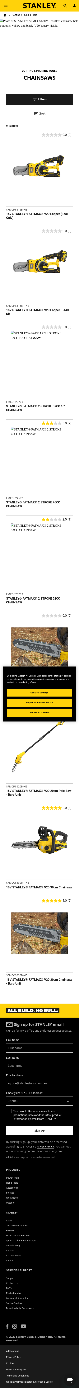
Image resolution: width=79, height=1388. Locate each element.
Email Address (14, 1075)
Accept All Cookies (39, 712)
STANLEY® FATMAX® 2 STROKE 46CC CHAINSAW (33, 504)
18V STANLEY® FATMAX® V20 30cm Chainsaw (39, 887)
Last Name (12, 1057)
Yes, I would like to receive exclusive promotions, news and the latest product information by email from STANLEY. (37, 1115)
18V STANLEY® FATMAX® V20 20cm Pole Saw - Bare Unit (39, 792)
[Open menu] (6, 6)
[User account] (74, 6)
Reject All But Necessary (39, 702)
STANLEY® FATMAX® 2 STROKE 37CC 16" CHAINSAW (35, 408)
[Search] (65, 6)
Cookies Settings (39, 692)
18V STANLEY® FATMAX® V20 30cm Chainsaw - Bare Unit (39, 981)
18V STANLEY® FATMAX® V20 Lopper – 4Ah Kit (37, 312)
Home (5, 15)
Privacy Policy (45, 1146)
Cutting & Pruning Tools (24, 15)
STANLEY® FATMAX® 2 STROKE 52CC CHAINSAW (33, 600)
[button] (7, 1326)
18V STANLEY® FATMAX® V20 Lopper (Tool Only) (37, 216)
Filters (42, 99)
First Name (12, 1040)
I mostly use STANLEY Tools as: (24, 1093)
